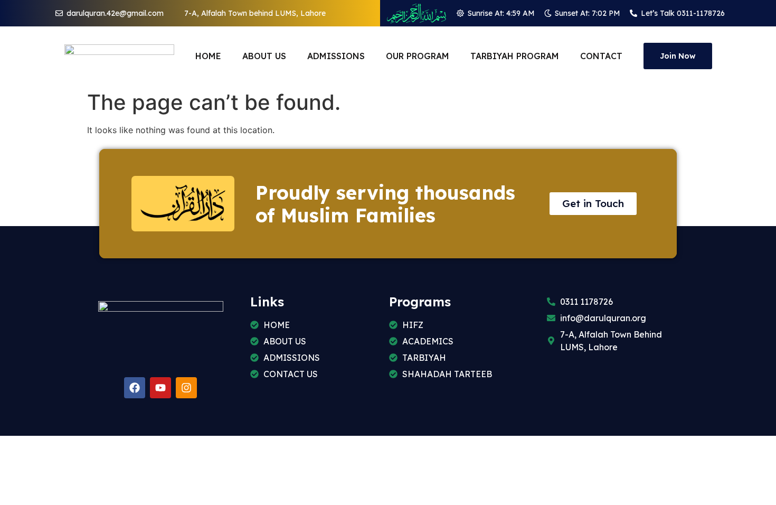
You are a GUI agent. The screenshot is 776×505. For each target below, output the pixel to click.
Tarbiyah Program (514, 56)
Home (208, 56)
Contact (601, 56)
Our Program (417, 56)
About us (264, 56)
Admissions (336, 56)
